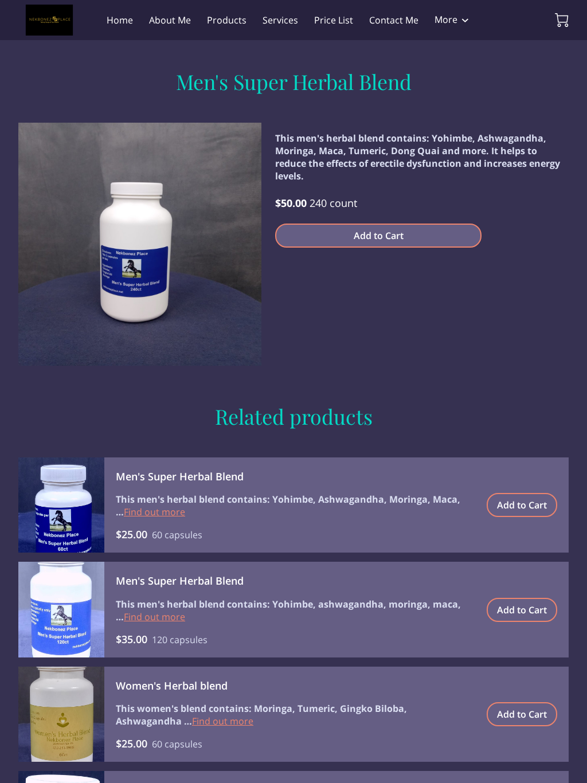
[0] (562, 20)
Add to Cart (379, 235)
